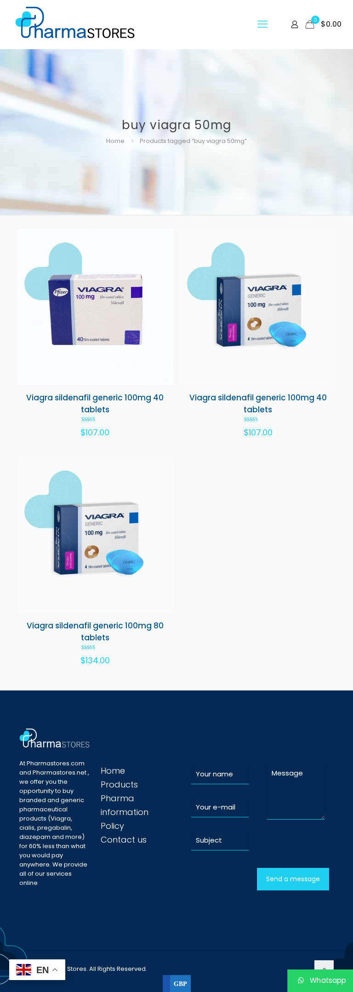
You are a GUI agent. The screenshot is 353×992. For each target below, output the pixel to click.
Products (119, 784)
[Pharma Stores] (76, 24)
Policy (112, 826)
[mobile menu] (262, 24)
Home (115, 141)
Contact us (124, 839)
